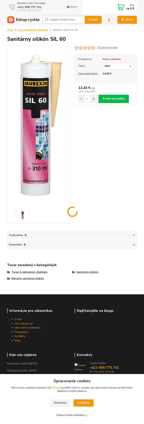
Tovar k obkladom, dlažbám (33, 29)
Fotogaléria (21, 332)
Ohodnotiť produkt (107, 47)
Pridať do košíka (114, 99)
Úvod (10, 29)
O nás (18, 319)
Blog (17, 340)
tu (86, 415)
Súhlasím (83, 403)
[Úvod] (23, 19)
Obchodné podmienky (27, 327)
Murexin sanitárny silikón (27, 278)
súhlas (55, 387)
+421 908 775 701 (29, 7)
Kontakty (20, 336)
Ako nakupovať (24, 323)
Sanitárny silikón (87, 272)
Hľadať (93, 19)
